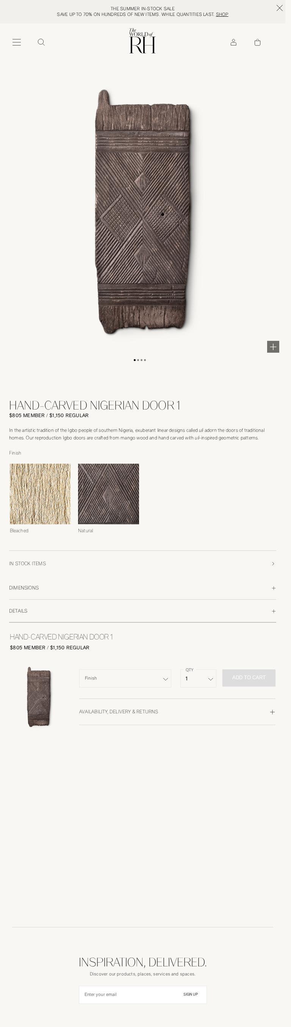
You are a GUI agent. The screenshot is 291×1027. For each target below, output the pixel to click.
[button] (135, 360)
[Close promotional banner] (280, 8)
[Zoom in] (273, 347)
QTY (189, 670)
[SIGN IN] (233, 42)
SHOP (222, 14)
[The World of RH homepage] (142, 40)
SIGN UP (190, 994)
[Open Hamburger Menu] (16, 42)
